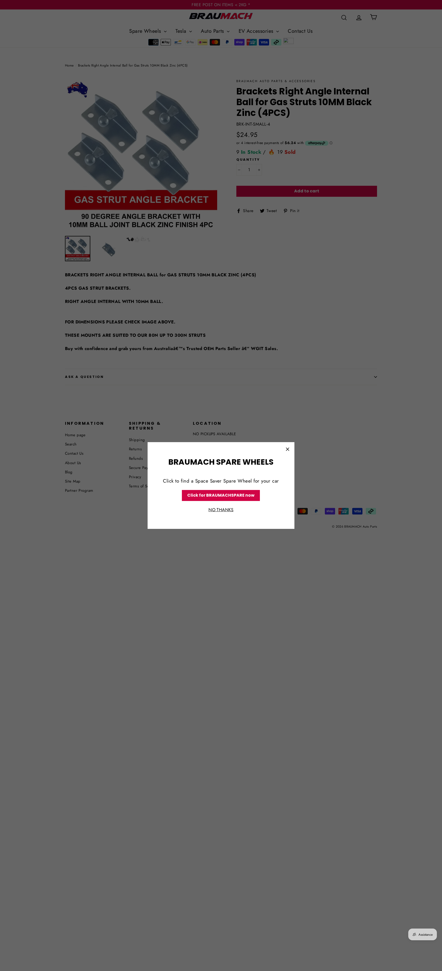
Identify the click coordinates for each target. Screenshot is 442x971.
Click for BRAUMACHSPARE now (221, 495)
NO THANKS (221, 510)
